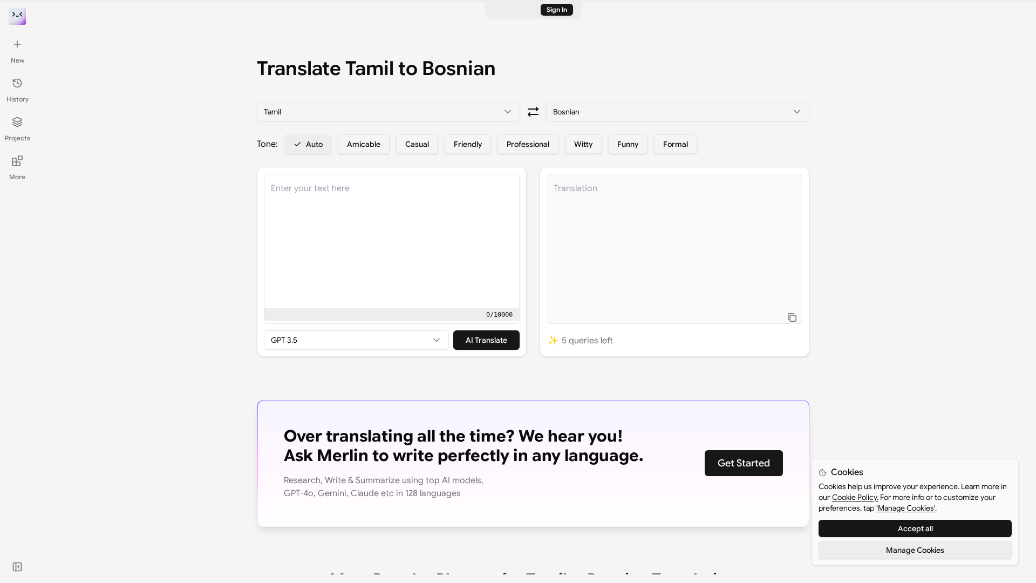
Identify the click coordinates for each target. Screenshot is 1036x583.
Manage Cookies (915, 550)
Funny (627, 144)
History (17, 99)
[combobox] (388, 111)
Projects (17, 138)
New (17, 60)
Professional (528, 144)
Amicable (363, 144)
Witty (583, 144)
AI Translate (486, 340)
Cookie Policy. (855, 497)
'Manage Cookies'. (906, 508)
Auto (314, 144)
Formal (675, 144)
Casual (417, 144)
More (17, 177)
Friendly (468, 144)
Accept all (915, 528)
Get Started (744, 463)
